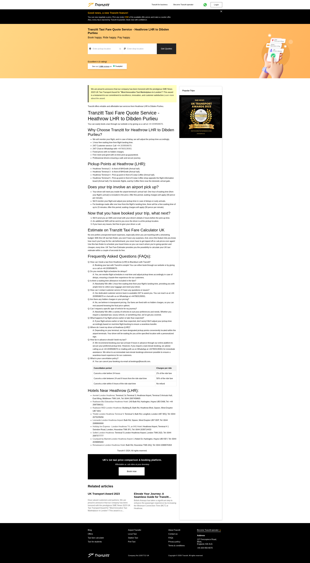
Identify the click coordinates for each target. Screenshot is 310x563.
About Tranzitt (174, 530)
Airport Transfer (134, 530)
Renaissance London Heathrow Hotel (109, 445)
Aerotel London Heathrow (104, 395)
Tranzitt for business (160, 5)
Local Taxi (132, 534)
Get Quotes (166, 48)
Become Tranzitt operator (183, 5)
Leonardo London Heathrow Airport (108, 420)
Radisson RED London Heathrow (107, 408)
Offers (90, 534)
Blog (90, 530)
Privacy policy (174, 542)
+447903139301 (125, 149)
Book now (131, 471)
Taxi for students (95, 542)
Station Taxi (133, 538)
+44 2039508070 (155, 124)
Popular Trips (188, 91)
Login (216, 5)
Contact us (173, 534)
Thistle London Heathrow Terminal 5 (108, 414)
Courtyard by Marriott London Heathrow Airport (112, 439)
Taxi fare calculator (96, 538)
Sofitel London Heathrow (103, 433)
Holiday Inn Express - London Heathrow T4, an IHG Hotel (117, 426)
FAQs (170, 538)
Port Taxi (132, 542)
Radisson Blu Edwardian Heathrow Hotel (110, 402)
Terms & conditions (176, 546)
